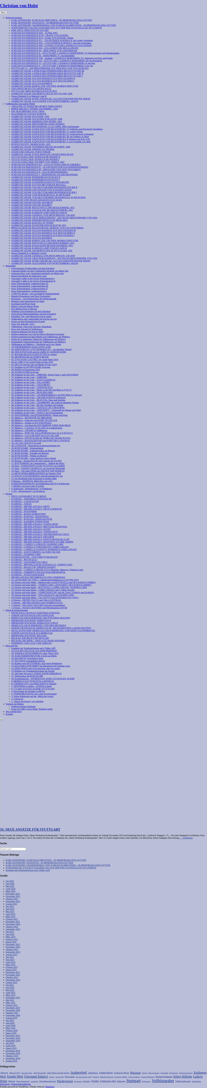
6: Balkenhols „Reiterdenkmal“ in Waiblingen (31, 489)
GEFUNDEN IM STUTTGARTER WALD (31, 88)
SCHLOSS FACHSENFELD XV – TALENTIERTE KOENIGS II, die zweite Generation (52, 40)
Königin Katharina (164, 1076)
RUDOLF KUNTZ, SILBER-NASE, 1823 (30, 144)
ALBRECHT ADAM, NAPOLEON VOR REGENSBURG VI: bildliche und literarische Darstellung (57, 129)
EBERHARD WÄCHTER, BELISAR (29, 635)
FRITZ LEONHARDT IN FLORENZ (28, 496)
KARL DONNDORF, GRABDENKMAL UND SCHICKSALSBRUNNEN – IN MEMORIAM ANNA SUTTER (63, 25)
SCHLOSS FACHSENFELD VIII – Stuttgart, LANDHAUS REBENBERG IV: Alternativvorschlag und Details (62, 58)
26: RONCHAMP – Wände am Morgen (29, 456)
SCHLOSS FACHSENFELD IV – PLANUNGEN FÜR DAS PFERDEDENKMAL (50, 167)
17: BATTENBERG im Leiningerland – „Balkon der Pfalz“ (38, 463)
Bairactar (135, 1072)
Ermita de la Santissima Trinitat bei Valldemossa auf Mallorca (38, 339)
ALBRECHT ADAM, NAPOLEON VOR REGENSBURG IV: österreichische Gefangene (52, 134)
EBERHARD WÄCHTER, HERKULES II (31, 620)
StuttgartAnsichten (14, 17)
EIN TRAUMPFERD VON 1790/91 (28, 111)
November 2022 (13, 975)
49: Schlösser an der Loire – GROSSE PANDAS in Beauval (38, 397)
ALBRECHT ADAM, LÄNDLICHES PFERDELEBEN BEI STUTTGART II (47, 73)
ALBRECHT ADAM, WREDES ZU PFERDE (32, 149)
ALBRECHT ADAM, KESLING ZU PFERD (32, 223)
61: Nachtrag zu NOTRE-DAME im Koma (30, 367)
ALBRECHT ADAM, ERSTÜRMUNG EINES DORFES (37, 124)
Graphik (51, 1077)
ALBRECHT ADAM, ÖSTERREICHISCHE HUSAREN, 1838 (40, 147)
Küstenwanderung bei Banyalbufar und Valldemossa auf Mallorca (40, 337)
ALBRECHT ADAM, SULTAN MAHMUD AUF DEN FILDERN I (42, 81)
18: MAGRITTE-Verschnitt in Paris (27, 658)
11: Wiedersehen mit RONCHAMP (27, 676)
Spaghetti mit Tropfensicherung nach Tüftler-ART (33, 648)
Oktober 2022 (12, 977)
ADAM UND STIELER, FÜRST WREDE (31, 152)
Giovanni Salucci (36, 1076)
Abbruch (4, 1073)
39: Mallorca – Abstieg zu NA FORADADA (31, 423)
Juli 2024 (10, 932)
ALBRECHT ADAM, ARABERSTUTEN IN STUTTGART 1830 (41, 93)
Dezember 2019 (13, 1035)
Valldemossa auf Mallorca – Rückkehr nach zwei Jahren (36, 344)
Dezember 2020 (13, 1008)
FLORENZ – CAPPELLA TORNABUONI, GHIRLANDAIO (40, 547)
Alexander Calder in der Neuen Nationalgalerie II (33, 281)
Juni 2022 (10, 987)
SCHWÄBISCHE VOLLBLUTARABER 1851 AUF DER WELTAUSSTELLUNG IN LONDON (56, 28)
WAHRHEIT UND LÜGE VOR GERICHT (31, 643)
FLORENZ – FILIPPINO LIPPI (26, 554)
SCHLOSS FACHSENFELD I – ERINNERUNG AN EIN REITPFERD (44, 174)
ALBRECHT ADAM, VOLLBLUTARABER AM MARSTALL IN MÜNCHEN (48, 197)
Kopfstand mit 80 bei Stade (23, 304)
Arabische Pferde (121, 1073)
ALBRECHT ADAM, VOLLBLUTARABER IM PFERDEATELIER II (44, 187)
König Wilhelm (182, 1076)
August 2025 (11, 904)
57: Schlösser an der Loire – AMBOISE (29, 377)
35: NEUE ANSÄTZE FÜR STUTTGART (30, 829)
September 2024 (13, 929)
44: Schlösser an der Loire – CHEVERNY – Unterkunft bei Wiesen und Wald (46, 410)
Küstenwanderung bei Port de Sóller (27, 331)
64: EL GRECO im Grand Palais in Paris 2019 (32, 362)
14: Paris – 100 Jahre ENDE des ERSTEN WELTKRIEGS (37, 471)
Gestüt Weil (15, 1076)
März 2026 (10, 891)
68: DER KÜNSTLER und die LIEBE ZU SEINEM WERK (38, 352)
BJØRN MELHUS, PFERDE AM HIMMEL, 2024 (34, 109)
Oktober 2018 (12, 1056)
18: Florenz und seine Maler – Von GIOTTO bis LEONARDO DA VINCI (44, 597)
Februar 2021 (12, 1005)
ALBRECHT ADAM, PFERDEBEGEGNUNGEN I (35, 180)
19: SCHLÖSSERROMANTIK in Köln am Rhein (34, 656)
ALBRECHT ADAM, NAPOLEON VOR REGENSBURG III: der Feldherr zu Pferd (50, 136)
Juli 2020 (10, 1020)
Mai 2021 (10, 1000)
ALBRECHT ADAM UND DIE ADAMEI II (32, 202)
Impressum (5, 1084)
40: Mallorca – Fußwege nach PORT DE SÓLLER (34, 420)
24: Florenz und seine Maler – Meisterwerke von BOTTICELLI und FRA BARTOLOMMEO (53, 582)
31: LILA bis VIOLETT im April (26, 443)
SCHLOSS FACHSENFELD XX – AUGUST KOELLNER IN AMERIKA (46, 164)
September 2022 (13, 980)
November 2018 (13, 1053)
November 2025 (13, 896)
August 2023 (11, 954)
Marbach (11, 1081)
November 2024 (13, 924)
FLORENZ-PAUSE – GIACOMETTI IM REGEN (34, 557)
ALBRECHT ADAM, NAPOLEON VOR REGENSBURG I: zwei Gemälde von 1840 (50, 142)
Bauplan (144, 1073)
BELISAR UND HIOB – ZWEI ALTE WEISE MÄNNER (38, 640)
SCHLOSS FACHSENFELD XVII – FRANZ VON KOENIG (39, 35)
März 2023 (10, 964)
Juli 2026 (10, 881)
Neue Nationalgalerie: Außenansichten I (29, 291)
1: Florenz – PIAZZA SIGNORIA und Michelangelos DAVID (39, 608)
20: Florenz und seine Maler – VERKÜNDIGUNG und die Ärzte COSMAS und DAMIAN (52, 592)
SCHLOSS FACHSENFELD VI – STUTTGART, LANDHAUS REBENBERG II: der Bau (53, 63)
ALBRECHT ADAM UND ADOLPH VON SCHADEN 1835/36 (41, 190)
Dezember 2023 (13, 944)
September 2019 (13, 1040)
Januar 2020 (11, 1033)
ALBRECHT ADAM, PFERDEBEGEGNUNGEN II (35, 177)
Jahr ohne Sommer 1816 (84, 1077)
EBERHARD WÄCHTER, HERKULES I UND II (34, 623)
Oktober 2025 (12, 899)
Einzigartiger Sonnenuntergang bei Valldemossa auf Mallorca (38, 342)
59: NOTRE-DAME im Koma (25, 372)
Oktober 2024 (12, 926)
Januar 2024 (11, 942)
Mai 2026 (10, 886)
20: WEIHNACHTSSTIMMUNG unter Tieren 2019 (35, 653)
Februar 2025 (12, 919)
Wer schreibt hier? (14, 711)
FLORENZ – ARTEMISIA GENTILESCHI (31, 499)
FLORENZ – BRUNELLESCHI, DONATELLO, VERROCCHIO (41, 564)
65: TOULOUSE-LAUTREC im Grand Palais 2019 (34, 359)
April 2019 (10, 1046)
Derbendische (173, 1073)
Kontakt (9, 714)
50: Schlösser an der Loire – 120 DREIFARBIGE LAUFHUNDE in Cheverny (46, 395)
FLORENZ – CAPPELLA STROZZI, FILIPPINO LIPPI (37, 544)
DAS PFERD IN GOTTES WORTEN (28, 114)
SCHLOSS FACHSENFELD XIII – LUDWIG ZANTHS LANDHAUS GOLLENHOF (51, 45)
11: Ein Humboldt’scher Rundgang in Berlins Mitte (34, 478)
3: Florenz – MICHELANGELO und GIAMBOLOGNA (37, 602)
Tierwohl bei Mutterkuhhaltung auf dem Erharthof (33, 314)
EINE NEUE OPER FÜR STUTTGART (30, 30)
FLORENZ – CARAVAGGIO (25, 501)
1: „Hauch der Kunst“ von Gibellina (27, 701)
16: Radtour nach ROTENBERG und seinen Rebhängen (36, 663)
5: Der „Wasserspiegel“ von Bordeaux (28, 491)
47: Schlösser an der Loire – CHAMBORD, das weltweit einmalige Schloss (45, 402)
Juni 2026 (10, 883)
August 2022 (11, 982)
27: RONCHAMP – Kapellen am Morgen (30, 453)
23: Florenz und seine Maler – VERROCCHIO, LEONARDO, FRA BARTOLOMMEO (51, 585)
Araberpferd (79, 1072)
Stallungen (121, 1081)
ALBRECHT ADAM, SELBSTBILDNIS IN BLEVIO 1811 (38, 225)
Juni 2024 (10, 934)
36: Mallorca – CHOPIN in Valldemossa (29, 430)
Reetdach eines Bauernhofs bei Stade (27, 301)
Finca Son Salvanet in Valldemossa (26, 329)
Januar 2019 (11, 1048)
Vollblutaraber (163, 1080)
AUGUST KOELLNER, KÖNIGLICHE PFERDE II (35, 157)
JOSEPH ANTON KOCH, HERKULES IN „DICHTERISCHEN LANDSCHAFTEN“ (51, 628)
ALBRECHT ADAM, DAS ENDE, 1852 (30, 116)
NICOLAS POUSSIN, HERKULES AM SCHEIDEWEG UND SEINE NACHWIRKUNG (53, 630)
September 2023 (13, 952)
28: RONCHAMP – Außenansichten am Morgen (33, 451)
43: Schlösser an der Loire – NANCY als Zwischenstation (37, 413)
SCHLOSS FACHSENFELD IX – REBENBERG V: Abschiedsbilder (43, 55)
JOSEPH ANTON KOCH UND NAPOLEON (32, 615)
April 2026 (10, 889)
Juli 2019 (10, 1043)
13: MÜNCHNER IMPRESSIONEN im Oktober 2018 (36, 473)
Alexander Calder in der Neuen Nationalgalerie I (32, 278)
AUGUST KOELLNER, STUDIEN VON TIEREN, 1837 (37, 162)
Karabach (96, 1077)
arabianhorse (93, 1073)
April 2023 (10, 962)
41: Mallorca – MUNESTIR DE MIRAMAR (31, 418)
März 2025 (10, 916)
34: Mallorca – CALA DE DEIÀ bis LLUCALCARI (35, 435)
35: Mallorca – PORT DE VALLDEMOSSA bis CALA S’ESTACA (42, 433)
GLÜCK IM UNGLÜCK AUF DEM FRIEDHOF (34, 651)
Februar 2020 (12, 1030)
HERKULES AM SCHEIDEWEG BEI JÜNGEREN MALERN (40, 618)
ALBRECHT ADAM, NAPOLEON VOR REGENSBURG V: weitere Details (47, 131)
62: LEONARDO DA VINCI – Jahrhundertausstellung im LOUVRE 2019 (45, 580)
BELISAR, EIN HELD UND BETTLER (30, 638)
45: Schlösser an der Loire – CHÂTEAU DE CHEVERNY (38, 407)
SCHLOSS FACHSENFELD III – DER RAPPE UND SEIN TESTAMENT (46, 169)
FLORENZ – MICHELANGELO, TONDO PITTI (34, 532)
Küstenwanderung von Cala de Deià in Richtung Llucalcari (37, 334)
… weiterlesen (186, 838)
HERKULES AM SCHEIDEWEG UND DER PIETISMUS (38, 625)
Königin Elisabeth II (147, 1077)
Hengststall (69, 1076)
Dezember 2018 (13, 1051)
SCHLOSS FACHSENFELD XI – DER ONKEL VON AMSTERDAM (44, 50)
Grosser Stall (59, 1077)
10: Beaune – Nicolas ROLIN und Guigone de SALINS (36, 461)
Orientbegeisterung (47, 1081)
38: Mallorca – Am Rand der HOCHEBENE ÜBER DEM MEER (41, 425)
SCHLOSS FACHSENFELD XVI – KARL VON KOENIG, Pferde (42, 38)
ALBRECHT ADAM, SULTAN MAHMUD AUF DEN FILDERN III (43, 230)
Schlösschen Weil (108, 1081)
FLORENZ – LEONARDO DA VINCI (29, 562)
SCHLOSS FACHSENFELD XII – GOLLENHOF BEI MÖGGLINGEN (44, 48)
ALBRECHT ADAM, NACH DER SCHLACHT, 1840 (36, 119)
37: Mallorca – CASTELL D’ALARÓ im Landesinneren (36, 428)
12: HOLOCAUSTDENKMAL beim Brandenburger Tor (37, 476)
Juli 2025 (10, 906)
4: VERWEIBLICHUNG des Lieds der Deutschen (34, 694)
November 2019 (13, 1038)
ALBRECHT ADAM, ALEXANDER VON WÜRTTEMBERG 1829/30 (44, 101)
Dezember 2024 (13, 921)
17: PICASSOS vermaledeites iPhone (28, 661)
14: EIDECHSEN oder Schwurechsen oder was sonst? (35, 668)
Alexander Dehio (26, 1073)
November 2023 (13, 947)
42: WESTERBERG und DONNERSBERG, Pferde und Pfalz (39, 415)
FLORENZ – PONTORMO (24, 511)
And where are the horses (58, 1073)
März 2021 (10, 1002)
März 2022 (10, 995)
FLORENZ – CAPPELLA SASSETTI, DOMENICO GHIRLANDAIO (44, 549)
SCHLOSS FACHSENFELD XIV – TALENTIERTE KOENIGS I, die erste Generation (51, 43)
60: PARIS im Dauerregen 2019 (25, 369)
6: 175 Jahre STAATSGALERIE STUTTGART (33, 689)
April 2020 (10, 1025)
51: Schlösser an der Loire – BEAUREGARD (32, 392)
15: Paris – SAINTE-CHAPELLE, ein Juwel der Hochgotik (38, 468)
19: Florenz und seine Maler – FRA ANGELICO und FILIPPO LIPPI (42, 595)
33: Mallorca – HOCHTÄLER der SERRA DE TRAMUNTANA (41, 438)
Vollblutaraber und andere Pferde (20, 104)
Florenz (9, 494)
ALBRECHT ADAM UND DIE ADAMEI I (31, 205)
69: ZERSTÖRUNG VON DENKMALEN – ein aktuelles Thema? (41, 349)
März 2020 (10, 1028)
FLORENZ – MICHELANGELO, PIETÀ (30, 506)
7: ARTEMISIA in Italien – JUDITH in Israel (31, 686)
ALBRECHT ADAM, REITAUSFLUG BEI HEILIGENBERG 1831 (42, 207)
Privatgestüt (78, 1081)
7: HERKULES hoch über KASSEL (27, 486)
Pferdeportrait (65, 1081)
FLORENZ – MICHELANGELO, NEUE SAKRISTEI (36, 509)
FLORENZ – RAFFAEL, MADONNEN (30, 516)
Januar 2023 (11, 970)
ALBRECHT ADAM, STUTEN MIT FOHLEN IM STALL (38, 185)
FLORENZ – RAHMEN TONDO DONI (30, 521)
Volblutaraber (146, 1081)
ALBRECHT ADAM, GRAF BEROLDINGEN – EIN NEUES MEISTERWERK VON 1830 (54, 218)
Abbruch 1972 (14, 1073)
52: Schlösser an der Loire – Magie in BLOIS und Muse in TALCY (41, 390)
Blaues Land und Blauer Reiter (25, 306)
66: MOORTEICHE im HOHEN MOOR (30, 357)
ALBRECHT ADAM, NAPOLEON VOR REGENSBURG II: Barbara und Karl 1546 (50, 139)
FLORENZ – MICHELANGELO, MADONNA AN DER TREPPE (42, 542)
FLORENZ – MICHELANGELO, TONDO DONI (34, 524)
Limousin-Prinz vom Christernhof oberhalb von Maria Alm (37, 273)
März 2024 (10, 937)
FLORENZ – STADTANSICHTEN (27, 575)
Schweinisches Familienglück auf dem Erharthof (32, 268)
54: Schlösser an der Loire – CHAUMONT (30, 385)
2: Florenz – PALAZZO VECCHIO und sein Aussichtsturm (38, 605)
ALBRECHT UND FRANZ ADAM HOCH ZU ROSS (36, 200)
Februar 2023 (12, 967)
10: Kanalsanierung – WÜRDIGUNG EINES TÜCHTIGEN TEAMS (42, 678)
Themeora (49, 1086)
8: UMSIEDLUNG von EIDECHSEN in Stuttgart (33, 684)
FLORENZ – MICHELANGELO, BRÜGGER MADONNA (39, 526)
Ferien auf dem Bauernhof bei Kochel (28, 321)
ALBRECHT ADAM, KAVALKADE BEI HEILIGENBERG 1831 (42, 210)
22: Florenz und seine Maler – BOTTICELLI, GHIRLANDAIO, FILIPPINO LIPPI (49, 587)
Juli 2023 (10, 957)
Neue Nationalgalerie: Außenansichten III (29, 286)
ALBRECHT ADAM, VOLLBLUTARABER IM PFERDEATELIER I (44, 192)
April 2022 (10, 992)
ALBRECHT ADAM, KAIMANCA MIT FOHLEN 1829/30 (39, 212)
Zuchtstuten (196, 1081)
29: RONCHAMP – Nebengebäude (27, 448)
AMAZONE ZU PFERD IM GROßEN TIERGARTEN (36, 106)
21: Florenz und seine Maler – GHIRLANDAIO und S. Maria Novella (42, 590)
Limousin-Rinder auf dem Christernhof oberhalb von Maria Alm (39, 271)
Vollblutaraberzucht (183, 1081)
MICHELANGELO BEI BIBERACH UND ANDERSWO (38, 577)
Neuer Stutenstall (22, 1081)
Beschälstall (164, 1073)
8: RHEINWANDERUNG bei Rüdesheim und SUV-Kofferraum (40, 483)
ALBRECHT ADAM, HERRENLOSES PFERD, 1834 (36, 121)
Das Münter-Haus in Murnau (24, 309)
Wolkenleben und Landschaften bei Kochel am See (34, 319)
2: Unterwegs (17, 699)
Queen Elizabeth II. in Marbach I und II (28, 96)
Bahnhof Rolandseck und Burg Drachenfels (30, 296)
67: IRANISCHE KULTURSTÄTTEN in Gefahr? (34, 354)
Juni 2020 (10, 1023)
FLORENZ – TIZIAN (21, 504)
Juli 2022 (10, 985)
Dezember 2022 (13, 972)
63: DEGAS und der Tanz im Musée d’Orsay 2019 (34, 364)
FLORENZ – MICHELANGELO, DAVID (31, 529)
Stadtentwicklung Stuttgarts (23, 706)
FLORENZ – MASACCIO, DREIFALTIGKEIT (33, 567)
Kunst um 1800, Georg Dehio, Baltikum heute (32, 709)
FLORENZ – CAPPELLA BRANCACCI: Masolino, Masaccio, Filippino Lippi (47, 570)
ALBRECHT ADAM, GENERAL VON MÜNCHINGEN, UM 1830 (43, 215)
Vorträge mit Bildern (15, 704)
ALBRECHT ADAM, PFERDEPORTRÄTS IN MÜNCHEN (39, 220)
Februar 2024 (12, 939)
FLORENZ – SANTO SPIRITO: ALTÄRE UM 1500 (35, 552)
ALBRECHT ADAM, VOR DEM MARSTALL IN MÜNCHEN (41, 195)
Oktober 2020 (12, 1013)
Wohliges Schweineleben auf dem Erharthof (30, 311)
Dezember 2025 (13, 894)
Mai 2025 (10, 911)
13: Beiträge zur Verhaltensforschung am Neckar (32, 671)
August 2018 (11, 1061)
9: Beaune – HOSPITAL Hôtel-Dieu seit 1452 (32, 481)
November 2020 (13, 1010)
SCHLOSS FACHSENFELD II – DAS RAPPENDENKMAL (39, 172)
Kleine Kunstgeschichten (17, 610)
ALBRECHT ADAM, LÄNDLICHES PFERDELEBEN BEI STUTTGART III (47, 71)
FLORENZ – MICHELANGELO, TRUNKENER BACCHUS (40, 534)
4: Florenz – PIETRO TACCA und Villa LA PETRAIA (36, 600)
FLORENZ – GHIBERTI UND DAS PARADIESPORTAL (38, 572)
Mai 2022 (10, 990)
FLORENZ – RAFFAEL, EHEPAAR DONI (31, 519)
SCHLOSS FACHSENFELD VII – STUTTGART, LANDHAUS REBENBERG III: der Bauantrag (57, 61)
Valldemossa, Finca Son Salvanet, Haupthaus (31, 326)
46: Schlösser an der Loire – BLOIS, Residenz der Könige (37, 405)
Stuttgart (133, 1080)
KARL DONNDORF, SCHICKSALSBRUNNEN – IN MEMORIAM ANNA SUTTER (51, 20)
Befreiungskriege (154, 1073)
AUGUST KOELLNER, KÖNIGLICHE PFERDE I (35, 159)
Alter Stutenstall (40, 1073)
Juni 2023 (10, 959)
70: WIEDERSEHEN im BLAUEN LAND (31, 347)
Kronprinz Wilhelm (121, 1077)
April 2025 (10, 914)
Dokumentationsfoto (186, 1073)
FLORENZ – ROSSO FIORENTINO (28, 514)
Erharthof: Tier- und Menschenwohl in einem (31, 316)
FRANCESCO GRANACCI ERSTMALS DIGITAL (35, 613)
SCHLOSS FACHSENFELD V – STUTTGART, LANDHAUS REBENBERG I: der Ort (52, 66)
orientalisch (34, 1081)
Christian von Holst (19, 5)
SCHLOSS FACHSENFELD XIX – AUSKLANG (34, 33)
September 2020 (13, 1015)
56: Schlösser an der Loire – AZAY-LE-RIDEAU (33, 380)
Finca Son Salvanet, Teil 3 (23, 324)
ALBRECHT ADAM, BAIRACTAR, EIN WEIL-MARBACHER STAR (44, 86)
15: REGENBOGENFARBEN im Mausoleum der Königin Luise (40, 666)
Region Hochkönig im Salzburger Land (28, 276)
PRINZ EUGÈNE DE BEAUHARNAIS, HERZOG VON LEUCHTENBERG (47, 228)
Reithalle (86, 1081)
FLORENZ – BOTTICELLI (24, 559)
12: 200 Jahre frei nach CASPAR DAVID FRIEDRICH (36, 673)
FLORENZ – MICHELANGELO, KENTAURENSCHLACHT (40, 539)
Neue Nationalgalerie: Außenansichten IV (29, 283)
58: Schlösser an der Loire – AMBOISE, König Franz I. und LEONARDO (44, 375)
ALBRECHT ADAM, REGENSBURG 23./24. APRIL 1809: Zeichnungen (45, 126)
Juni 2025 (10, 909)
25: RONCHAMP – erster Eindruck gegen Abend (33, 458)
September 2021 (13, 997)
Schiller (95, 1081)
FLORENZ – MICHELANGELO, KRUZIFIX (32, 537)
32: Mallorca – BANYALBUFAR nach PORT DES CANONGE (40, 440)
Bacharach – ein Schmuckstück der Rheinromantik (33, 299)
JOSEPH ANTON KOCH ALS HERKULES (32, 633)
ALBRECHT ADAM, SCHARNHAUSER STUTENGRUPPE (40, 182)
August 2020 (11, 1018)
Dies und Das (12, 646)
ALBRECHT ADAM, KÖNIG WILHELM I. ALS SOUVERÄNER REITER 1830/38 (50, 99)
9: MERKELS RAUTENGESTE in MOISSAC (32, 681)
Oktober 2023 (12, 949)
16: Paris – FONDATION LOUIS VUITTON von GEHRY (38, 466)
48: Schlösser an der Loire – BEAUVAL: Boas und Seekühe (38, 400)
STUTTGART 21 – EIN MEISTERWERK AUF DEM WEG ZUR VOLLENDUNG (50, 68)
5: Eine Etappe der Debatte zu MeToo (28, 691)
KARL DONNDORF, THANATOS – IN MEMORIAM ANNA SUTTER (45, 23)
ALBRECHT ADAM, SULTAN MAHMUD (31, 83)
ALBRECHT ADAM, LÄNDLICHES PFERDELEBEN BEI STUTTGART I (47, 76)
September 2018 (13, 1058)
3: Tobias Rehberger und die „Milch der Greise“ (32, 696)
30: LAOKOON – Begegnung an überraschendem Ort (35, 445)
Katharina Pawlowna (106, 1077)
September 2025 (13, 901)
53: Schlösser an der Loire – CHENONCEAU (32, 387)
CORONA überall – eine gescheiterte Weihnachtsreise (35, 294)
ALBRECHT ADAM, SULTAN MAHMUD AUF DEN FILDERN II (43, 78)
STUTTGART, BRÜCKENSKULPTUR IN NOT (34, 91)
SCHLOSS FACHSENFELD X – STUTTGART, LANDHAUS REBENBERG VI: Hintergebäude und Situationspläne (65, 53)
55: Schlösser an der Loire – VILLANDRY (30, 382)
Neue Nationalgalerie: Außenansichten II (29, 288)
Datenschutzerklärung (21, 1084)
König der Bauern (134, 1077)
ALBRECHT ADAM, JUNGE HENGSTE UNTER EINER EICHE (42, 154)
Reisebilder (11, 266)
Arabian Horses (106, 1072)
